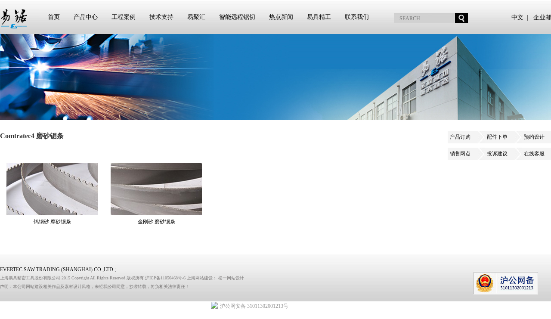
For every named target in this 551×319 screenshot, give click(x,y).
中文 (517, 17)
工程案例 (123, 17)
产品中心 (86, 17)
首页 (54, 17)
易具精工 (319, 17)
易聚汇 (196, 17)
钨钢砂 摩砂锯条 (52, 222)
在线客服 (534, 154)
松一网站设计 (231, 278)
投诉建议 (497, 154)
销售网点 (460, 154)
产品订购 (460, 137)
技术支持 (161, 17)
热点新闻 (281, 17)
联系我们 (357, 17)
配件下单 (497, 137)
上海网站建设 (200, 278)
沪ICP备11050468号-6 (166, 278)
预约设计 (534, 137)
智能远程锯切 (237, 17)
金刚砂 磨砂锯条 (156, 222)
